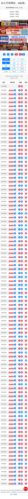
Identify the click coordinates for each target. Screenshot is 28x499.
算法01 (6, 68)
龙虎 (22, 65)
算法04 (6, 71)
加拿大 (6, 59)
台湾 (14, 59)
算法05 (14, 71)
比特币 (22, 59)
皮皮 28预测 (13, 494)
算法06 (22, 71)
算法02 (14, 68)
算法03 (22, 68)
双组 (14, 65)
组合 (6, 62)
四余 (6, 65)
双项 (22, 62)
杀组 (14, 62)
